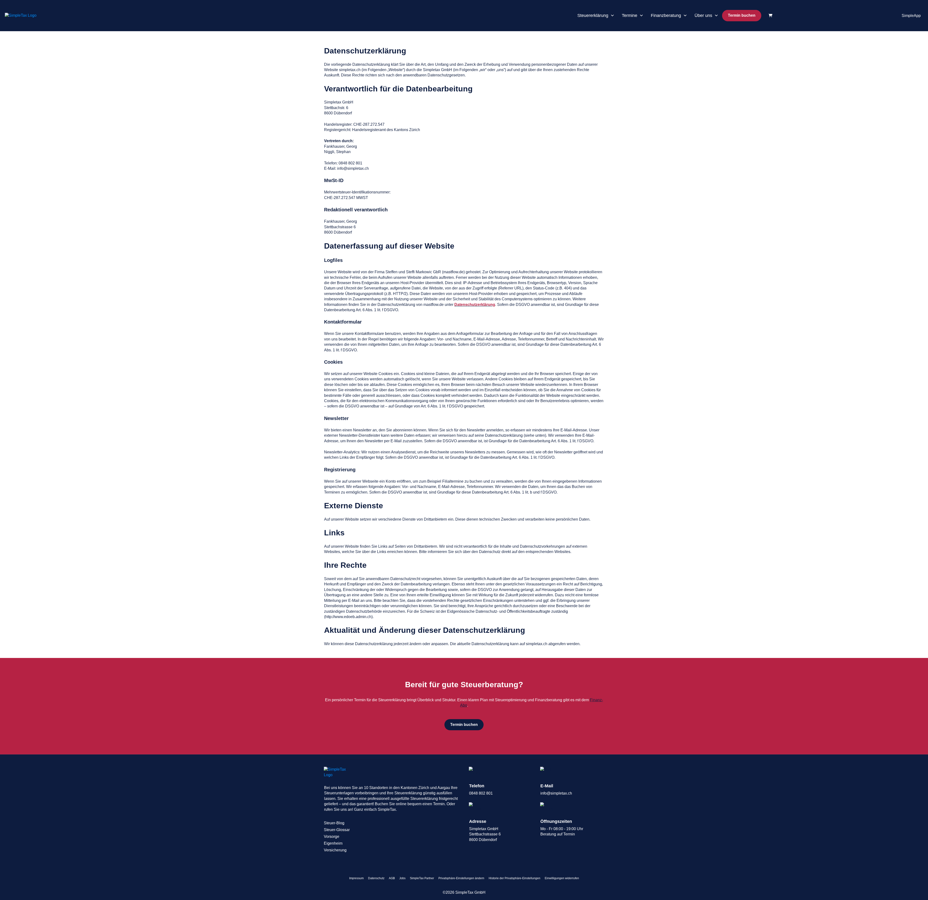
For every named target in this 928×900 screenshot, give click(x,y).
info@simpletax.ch (556, 793)
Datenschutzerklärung (474, 304)
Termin (569, 834)
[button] (461, 878)
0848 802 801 (481, 793)
